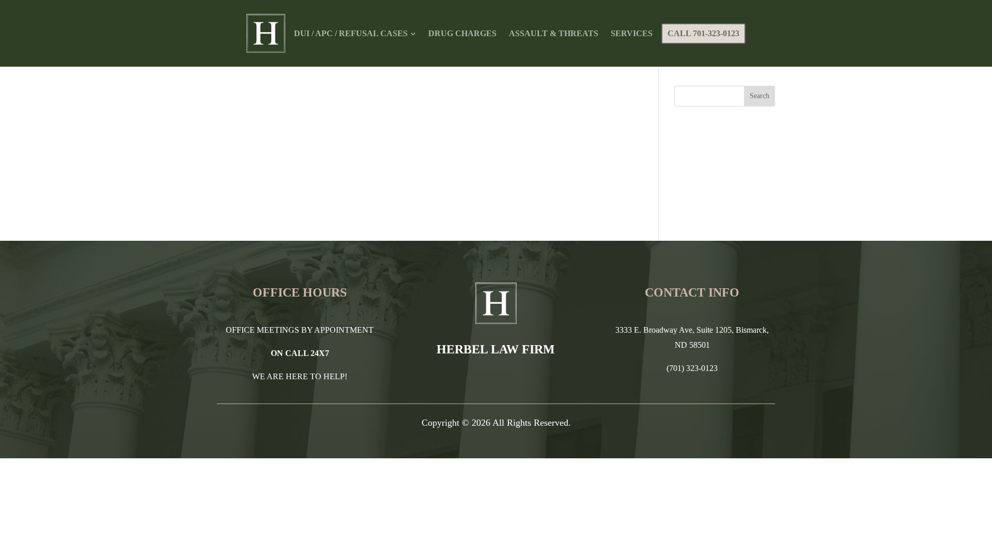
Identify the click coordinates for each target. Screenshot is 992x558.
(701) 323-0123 (692, 368)
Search (759, 96)
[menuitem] (355, 33)
